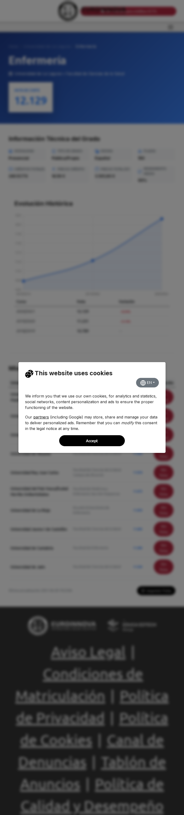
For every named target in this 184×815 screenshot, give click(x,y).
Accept (92, 441)
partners (41, 417)
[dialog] (92, 407)
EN (149, 382)
